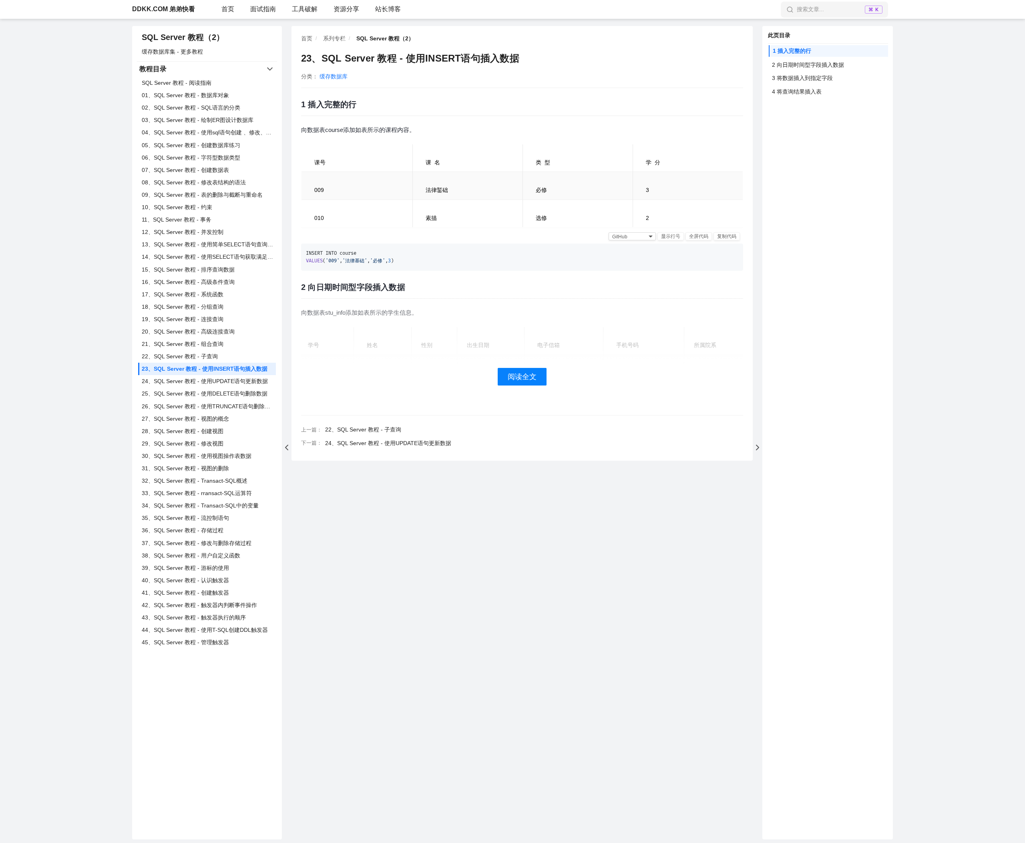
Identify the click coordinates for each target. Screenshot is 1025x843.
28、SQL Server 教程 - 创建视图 (182, 431)
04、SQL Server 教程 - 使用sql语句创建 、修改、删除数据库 (209, 132)
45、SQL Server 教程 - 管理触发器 (185, 642)
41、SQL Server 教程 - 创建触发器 (185, 592)
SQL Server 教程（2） (183, 37)
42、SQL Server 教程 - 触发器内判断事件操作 (199, 605)
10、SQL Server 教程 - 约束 (177, 207)
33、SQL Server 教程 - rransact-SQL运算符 (197, 493)
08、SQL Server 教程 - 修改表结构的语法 (194, 182)
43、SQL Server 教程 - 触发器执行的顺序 (194, 617)
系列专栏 (334, 38)
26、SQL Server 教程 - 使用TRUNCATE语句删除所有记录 (209, 406)
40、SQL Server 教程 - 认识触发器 (185, 580)
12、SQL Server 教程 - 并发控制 (182, 232)
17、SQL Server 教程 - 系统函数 (182, 294)
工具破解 (305, 9)
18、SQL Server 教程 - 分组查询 (182, 307)
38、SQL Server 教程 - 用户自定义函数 (191, 555)
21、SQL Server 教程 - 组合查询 (182, 344)
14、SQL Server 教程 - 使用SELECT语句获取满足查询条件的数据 (209, 257)
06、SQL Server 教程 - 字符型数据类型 (191, 157)
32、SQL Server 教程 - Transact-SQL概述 (194, 480)
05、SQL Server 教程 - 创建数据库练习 (191, 145)
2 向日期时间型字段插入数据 (808, 65)
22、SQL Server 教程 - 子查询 (180, 356)
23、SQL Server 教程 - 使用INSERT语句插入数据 (204, 369)
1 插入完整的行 (792, 51)
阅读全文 (522, 377)
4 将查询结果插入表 (797, 91)
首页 (227, 9)
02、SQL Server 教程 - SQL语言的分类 (191, 107)
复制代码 (726, 236)
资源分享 (346, 9)
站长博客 (388, 9)
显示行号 (670, 236)
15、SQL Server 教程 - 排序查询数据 (188, 269)
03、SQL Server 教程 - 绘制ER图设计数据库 (197, 120)
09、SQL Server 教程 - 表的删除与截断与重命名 (202, 195)
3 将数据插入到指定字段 (802, 78)
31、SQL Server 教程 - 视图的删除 (185, 468)
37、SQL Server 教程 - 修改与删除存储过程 (196, 543)
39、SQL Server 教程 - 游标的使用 (185, 568)
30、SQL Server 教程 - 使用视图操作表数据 (196, 456)
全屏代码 (698, 236)
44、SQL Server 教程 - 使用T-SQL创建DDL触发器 (205, 630)
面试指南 (263, 9)
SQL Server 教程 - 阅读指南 (176, 83)
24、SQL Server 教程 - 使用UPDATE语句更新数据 (205, 381)
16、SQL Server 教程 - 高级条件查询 (188, 282)
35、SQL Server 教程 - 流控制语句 (185, 518)
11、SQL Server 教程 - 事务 (176, 219)
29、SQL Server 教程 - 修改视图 (182, 443)
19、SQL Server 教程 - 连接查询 (182, 319)
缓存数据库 (334, 76)
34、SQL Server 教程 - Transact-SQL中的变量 (200, 505)
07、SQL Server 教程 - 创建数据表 (185, 170)
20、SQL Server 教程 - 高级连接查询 (188, 331)
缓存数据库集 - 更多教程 (172, 51)
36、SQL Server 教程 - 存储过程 (182, 530)
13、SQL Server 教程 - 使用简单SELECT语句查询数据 (209, 244)
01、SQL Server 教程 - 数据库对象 (185, 95)
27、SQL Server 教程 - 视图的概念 (185, 419)
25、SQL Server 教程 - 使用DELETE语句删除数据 (204, 393)
